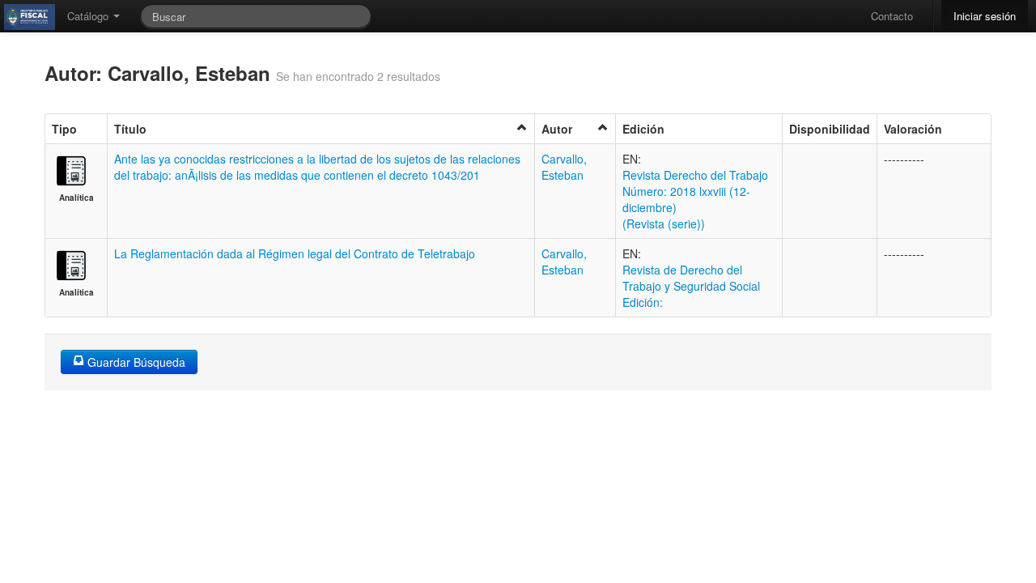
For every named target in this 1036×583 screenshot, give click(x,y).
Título (130, 129)
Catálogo (89, 15)
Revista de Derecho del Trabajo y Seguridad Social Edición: (691, 286)
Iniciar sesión (984, 15)
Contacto (892, 15)
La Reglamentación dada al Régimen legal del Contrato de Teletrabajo (294, 253)
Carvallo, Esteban (564, 167)
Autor (556, 129)
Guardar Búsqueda (134, 362)
